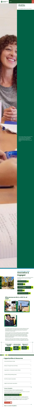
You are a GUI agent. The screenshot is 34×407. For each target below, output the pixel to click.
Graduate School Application (8, 349)
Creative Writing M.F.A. (23, 293)
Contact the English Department (12, 394)
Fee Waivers (7, 402)
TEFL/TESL (20, 290)
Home (19, 4)
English (11, 1)
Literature (20, 284)
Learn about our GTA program (16, 348)
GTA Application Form (24, 348)
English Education (22, 281)
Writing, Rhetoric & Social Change (24, 287)
